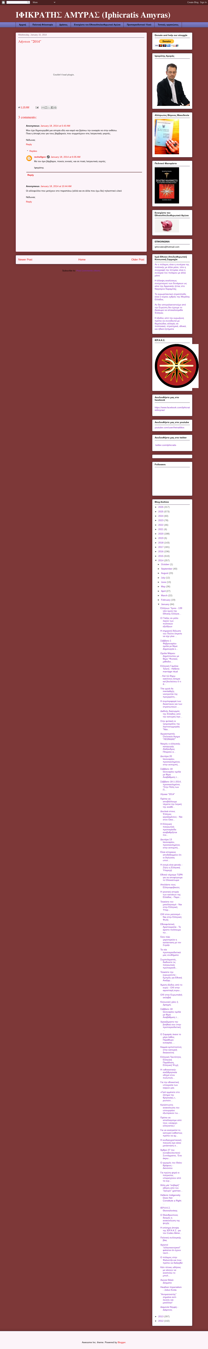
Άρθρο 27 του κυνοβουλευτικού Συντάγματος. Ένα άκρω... (171, 1154)
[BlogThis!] (46, 107)
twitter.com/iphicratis (165, 445)
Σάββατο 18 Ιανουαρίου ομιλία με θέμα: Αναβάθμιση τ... (170, 773)
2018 (161, 542)
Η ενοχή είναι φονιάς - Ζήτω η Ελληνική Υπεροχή (171, 867)
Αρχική (22, 24)
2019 (161, 538)
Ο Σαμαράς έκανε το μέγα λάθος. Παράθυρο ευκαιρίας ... (170, 1038)
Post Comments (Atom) (88, 270)
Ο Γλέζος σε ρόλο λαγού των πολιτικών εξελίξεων (169, 622)
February (166, 600)
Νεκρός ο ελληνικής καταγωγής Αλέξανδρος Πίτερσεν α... (170, 747)
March (164, 595)
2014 (161, 560)
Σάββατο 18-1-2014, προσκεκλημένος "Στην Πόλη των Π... (170, 785)
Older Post (137, 259)
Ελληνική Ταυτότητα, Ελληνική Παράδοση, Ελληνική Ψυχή (170, 1061)
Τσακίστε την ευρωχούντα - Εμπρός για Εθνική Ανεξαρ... (171, 976)
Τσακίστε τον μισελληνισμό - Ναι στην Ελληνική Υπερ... (171, 905)
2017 (161, 547)
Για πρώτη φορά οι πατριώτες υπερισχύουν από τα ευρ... (170, 1176)
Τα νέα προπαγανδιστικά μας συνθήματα (170, 952)
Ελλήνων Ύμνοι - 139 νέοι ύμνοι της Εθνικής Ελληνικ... (171, 611)
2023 (161, 520)
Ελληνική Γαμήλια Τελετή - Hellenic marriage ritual (170, 669)
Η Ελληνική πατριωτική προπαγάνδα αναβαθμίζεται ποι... (168, 829)
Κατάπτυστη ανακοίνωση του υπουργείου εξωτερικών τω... (170, 1109)
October (165, 564)
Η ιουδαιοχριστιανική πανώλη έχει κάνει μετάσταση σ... (170, 1143)
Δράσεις (63, 24)
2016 (161, 551)
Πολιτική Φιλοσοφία (42, 24)
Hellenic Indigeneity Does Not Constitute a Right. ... (171, 1199)
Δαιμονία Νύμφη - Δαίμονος (169, 1308)
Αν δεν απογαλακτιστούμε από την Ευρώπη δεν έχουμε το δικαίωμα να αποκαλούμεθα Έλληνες (170, 308)
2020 (161, 533)
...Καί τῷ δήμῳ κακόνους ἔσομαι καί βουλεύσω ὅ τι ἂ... (170, 680)
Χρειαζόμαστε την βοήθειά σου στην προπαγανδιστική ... (170, 1025)
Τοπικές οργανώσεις (168, 24)
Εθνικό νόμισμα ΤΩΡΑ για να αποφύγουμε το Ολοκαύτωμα (171, 877)
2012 (161, 1321)
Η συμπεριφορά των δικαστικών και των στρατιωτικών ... (171, 704)
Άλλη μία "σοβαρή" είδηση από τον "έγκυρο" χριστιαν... (171, 1188)
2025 (161, 511)
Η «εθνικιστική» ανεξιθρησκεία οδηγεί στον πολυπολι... (168, 1073)
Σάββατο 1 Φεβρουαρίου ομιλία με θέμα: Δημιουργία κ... (169, 644)
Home (81, 259)
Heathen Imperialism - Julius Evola (171, 1288)
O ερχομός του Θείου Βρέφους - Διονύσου (171, 1165)
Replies (33, 151)
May (163, 586)
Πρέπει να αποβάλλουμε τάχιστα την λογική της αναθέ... (171, 802)
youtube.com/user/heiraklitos (169, 427)
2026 (161, 507)
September (167, 568)
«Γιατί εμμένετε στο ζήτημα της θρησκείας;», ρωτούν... (170, 1096)
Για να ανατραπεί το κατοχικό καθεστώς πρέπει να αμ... (171, 1133)
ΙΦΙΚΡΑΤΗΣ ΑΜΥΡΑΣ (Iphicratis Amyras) (93, 14)
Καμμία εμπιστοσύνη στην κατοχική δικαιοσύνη (171, 1050)
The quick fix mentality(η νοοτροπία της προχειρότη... (169, 692)
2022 (161, 525)
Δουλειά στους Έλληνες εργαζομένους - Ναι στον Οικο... (171, 815)
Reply (29, 144)
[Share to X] (49, 107)
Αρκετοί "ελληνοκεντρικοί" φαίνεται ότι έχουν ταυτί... (170, 1248)
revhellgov (40, 157)
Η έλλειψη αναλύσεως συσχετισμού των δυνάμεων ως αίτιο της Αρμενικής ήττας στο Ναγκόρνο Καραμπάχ (171, 284)
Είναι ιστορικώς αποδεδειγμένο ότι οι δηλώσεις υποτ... (170, 856)
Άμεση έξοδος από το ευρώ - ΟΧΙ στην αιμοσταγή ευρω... (171, 987)
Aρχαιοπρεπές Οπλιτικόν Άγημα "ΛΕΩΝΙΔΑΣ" (170, 736)
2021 (161, 529)
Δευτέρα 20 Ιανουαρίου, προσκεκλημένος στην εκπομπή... (170, 760)
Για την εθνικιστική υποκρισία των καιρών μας (169, 1085)
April (163, 591)
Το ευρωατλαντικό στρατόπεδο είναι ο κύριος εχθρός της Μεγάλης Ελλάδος (172, 297)
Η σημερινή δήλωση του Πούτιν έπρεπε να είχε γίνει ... (171, 633)
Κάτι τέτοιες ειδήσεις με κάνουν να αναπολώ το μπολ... (170, 1271)
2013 (161, 1316)
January (165, 604)
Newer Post (25, 259)
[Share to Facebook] (52, 107)
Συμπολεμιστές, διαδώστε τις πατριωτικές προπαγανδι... (168, 963)
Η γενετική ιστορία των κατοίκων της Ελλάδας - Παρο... (170, 894)
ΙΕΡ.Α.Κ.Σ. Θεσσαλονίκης (168, 1209)
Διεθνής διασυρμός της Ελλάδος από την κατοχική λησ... (171, 714)
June (164, 582)
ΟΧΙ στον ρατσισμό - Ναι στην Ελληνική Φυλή (171, 917)
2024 (161, 516)
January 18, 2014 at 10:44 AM (56, 186)
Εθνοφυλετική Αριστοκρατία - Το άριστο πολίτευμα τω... (170, 928)
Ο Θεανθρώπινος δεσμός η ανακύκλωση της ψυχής (170, 1219)
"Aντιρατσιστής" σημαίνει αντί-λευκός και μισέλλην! (168, 1298)
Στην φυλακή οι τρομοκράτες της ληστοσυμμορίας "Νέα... (170, 725)
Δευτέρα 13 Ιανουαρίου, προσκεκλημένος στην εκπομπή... (170, 843)
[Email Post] (36, 107)
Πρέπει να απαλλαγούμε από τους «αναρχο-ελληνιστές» (171, 1121)
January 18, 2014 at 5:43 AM (55, 125)
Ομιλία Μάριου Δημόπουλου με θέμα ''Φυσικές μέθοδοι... (169, 657)
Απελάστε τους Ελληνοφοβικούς (170, 886)
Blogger (121, 1342)
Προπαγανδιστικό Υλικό (139, 24)
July (163, 577)
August (165, 573)
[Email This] (43, 107)
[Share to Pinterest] (55, 107)
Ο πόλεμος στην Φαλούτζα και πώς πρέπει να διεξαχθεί (171, 1260)
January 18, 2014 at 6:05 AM (65, 157)
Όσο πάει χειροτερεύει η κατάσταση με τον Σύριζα (170, 941)
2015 (161, 556)
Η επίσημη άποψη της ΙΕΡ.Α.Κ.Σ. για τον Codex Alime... (171, 1230)
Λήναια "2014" (167, 794)
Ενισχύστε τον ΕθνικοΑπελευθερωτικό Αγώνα (97, 24)
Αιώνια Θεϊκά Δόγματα (166, 1281)
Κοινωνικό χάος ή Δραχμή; (169, 1003)
